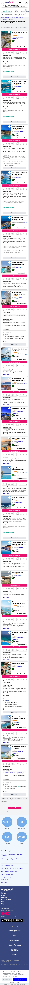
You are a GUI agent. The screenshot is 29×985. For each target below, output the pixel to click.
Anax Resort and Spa (18, 408)
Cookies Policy (6, 984)
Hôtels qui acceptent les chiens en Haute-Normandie (12, 854)
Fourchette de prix (10, 14)
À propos (3, 893)
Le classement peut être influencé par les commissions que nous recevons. (14, 28)
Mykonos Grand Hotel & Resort (19, 33)
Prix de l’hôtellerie (6, 899)
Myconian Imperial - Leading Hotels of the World (18, 379)
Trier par (21, 14)
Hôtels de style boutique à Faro (9, 871)
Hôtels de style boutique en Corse (10, 859)
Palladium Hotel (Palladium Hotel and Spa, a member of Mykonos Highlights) (18, 293)
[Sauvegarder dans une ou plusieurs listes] (9, 32)
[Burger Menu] (2, 2)
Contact (3, 906)
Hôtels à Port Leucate (6, 862)
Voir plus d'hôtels (14, 807)
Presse (3, 895)
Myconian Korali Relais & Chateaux (19, 747)
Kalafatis (18, 666)
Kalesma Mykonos (17, 572)
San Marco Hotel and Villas (18, 498)
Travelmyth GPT (5, 908)
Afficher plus (14, 76)
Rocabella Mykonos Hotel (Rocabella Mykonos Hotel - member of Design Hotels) (18, 127)
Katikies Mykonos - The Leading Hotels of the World (19, 543)
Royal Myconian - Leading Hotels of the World (18, 468)
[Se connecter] (26, 2)
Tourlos (18, 86)
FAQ (2, 904)
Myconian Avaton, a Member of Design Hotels (18, 218)
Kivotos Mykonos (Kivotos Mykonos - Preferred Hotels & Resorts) (18, 263)
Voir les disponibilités (14, 49)
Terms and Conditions (21, 984)
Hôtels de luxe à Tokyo (7, 865)
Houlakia (18, 502)
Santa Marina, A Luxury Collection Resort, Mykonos (19, 173)
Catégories (4, 897)
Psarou (25, 607)
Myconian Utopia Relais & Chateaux (19, 350)
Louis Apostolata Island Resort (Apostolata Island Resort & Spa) (14, 878)
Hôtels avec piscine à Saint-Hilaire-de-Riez (12, 868)
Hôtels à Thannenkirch (7, 874)
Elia (24, 222)
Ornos (17, 177)
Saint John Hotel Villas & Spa (19, 633)
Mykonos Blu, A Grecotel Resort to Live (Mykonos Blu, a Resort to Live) (19, 603)
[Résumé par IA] (9, 320)
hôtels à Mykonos (18, 812)
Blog (2, 901)
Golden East (4, 882)
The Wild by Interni (18, 663)
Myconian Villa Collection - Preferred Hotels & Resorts (18, 718)
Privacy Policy (13, 984)
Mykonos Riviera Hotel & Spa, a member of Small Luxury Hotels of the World (19, 82)
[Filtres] (2, 14)
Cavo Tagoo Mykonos (18, 438)
